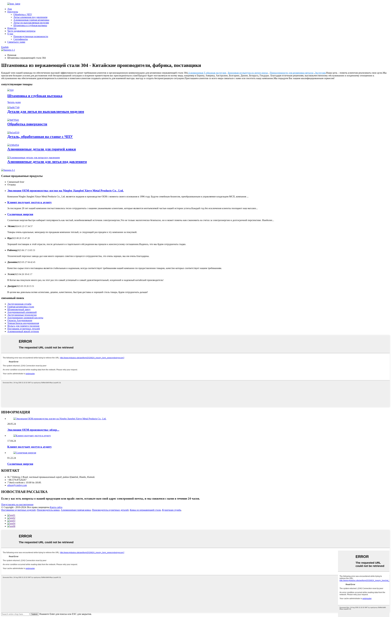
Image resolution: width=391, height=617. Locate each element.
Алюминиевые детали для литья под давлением (47, 162)
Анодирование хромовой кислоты (25, 317)
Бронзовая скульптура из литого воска (248, 72)
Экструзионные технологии (22, 315)
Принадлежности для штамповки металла (291, 72)
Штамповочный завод (18, 309)
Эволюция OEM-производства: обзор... (33, 429)
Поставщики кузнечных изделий (18, 510)
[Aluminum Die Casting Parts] (33, 157)
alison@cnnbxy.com (17, 485)
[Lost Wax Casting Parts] (13, 107)
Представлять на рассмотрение (17, 504)
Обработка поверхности (27, 124)
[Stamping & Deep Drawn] (10, 90)
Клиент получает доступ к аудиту (29, 202)
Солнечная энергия (20, 214)
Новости (11, 28)
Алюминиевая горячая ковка (76, 510)
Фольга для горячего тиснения (23, 326)
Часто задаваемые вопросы (21, 31)
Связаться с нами (16, 42)
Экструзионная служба (19, 304)
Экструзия (320, 72)
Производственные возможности (30, 36)
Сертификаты (20, 39)
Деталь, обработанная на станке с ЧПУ (40, 137)
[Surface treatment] (13, 120)
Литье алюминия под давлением (30, 17)
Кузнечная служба (171, 510)
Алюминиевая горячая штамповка (31, 20)
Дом (9, 9)
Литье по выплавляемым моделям (31, 22)
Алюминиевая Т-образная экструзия (207, 72)
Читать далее (14, 102)
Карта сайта (56, 507)
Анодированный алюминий (22, 312)
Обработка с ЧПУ (22, 14)
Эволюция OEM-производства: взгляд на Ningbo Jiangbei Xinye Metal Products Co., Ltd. (65, 190)
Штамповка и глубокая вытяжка (30, 25)
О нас (10, 33)
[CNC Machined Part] (13, 132)
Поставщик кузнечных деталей (23, 328)
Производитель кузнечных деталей (110, 510)
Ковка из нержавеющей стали (145, 510)
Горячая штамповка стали (20, 306)
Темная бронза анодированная (23, 323)
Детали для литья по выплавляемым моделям (45, 112)
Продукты (12, 11)
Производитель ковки (48, 510)
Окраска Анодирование (19, 320)
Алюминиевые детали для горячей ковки (41, 149)
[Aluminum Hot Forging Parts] (13, 145)
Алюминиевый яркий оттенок (23, 331)
